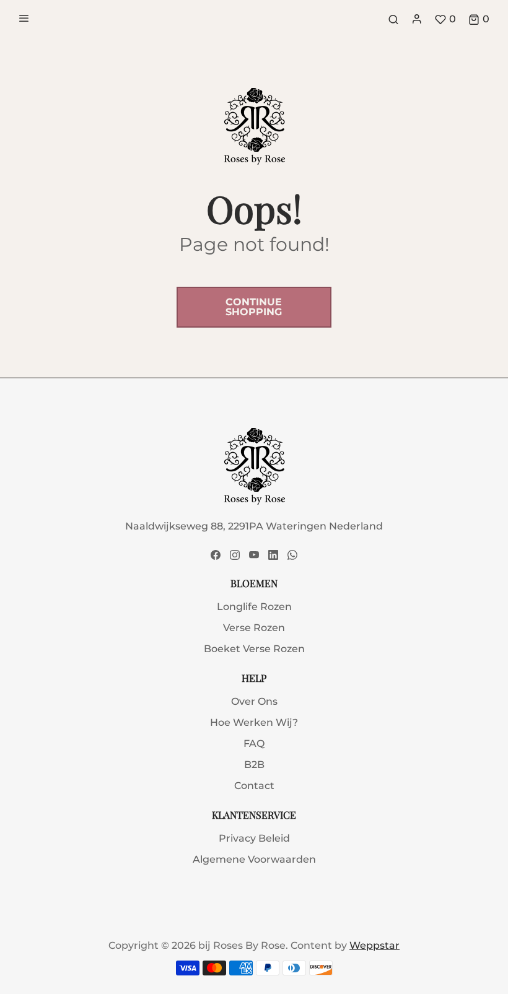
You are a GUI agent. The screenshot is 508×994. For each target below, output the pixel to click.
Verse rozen (254, 628)
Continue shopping (254, 307)
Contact (254, 785)
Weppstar (374, 945)
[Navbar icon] (24, 19)
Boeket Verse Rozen (254, 649)
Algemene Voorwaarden (254, 859)
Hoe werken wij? (254, 722)
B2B (254, 764)
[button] (478, 19)
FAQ (254, 743)
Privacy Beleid (254, 838)
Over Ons (254, 701)
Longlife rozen (254, 607)
